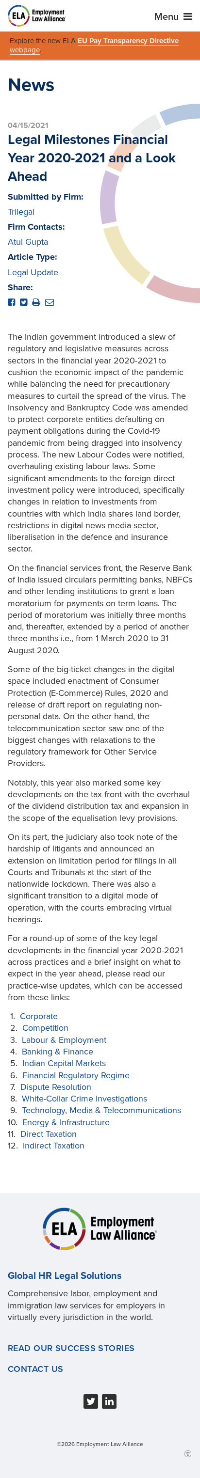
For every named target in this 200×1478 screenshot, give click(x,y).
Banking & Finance (57, 1051)
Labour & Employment (64, 1040)
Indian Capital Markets (64, 1063)
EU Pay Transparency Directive (128, 40)
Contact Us (35, 1369)
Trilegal (21, 211)
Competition (45, 1027)
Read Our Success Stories (71, 1348)
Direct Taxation (48, 1134)
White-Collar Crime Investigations (84, 1098)
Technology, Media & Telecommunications (101, 1110)
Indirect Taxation (53, 1145)
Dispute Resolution (55, 1087)
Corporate (39, 1016)
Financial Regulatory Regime (76, 1075)
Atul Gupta (28, 241)
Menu (167, 17)
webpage (25, 50)
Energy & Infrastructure (66, 1122)
